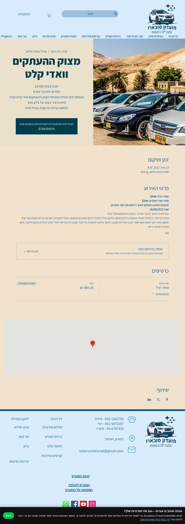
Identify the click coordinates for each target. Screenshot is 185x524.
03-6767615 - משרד (110, 428)
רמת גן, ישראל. (114, 439)
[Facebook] (74, 504)
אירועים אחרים (46, 128)
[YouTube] (83, 504)
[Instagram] (92, 504)
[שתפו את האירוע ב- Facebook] (167, 399)
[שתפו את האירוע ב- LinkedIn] (149, 399)
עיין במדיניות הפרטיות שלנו (155, 519)
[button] (49, 15)
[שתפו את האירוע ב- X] (158, 399)
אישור (8, 515)
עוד (167, 233)
